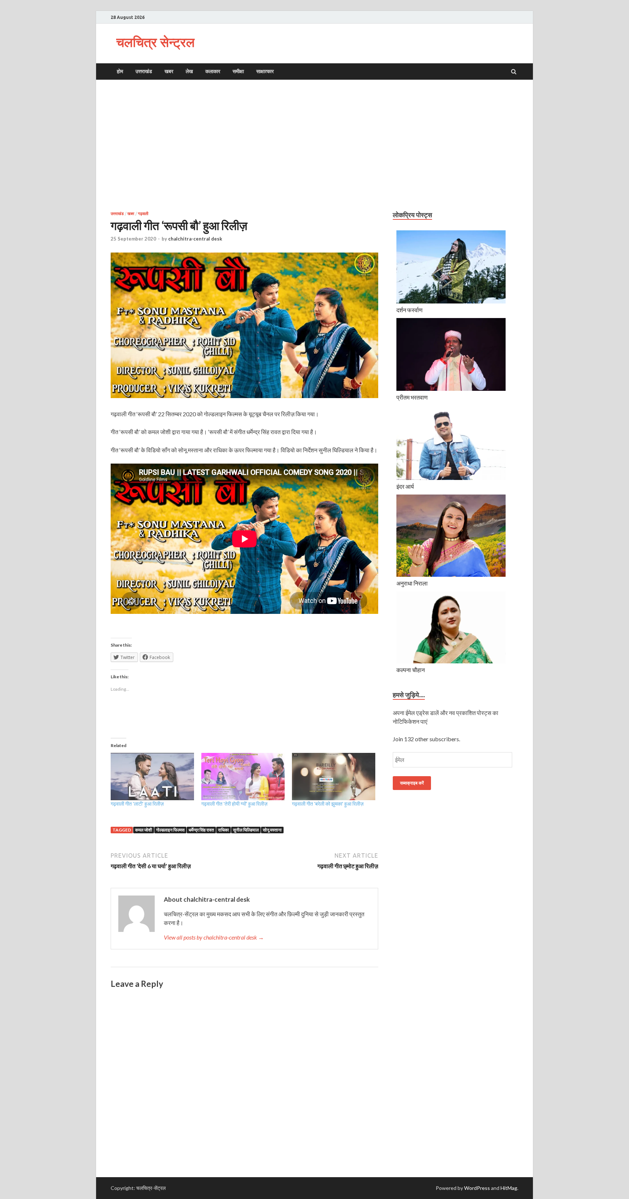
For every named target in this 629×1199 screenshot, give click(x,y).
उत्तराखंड (143, 71)
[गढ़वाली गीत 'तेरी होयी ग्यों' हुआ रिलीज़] (243, 777)
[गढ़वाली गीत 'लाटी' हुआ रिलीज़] (152, 777)
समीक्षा (238, 71)
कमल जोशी (143, 830)
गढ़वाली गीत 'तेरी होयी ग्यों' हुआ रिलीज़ (234, 804)
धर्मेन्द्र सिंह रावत (201, 830)
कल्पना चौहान (410, 669)
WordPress (477, 1188)
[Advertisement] (314, 145)
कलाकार (212, 71)
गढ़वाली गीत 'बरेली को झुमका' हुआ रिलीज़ (328, 804)
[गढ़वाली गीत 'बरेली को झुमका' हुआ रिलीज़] (333, 777)
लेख (189, 71)
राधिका (223, 830)
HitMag (509, 1188)
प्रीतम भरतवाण (412, 397)
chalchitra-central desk (195, 239)
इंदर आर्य (405, 486)
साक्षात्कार (265, 71)
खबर (169, 71)
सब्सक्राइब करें (412, 783)
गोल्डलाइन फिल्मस (170, 830)
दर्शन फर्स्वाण (409, 309)
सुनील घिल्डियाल (246, 830)
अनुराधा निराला (412, 583)
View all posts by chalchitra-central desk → (214, 937)
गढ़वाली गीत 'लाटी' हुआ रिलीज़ (137, 804)
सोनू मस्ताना (272, 830)
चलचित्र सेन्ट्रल (155, 42)
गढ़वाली (143, 213)
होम (120, 71)
